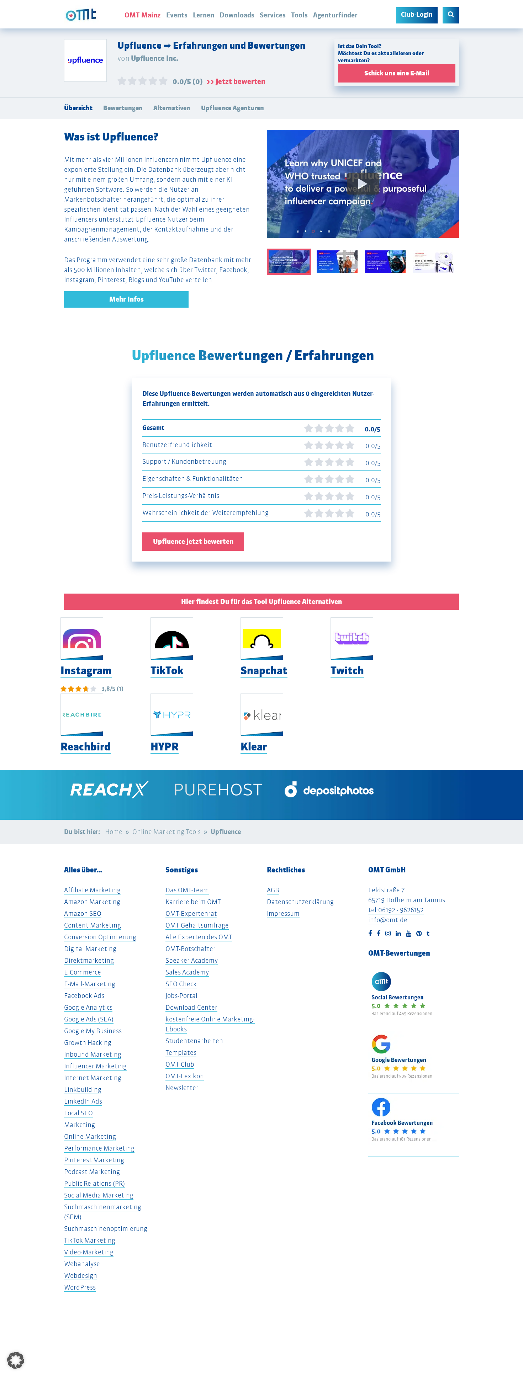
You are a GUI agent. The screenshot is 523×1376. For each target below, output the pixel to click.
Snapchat (264, 670)
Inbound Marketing (92, 1054)
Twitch (347, 670)
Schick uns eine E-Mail (396, 73)
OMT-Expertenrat (191, 913)
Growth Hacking (87, 1042)
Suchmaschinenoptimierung (105, 1228)
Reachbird (85, 746)
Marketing (79, 1125)
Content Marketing (92, 925)
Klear (254, 746)
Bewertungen (123, 108)
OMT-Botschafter (190, 949)
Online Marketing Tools (166, 832)
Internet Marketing (92, 1078)
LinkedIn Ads (83, 1101)
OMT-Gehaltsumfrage (197, 925)
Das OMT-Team (187, 890)
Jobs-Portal (181, 996)
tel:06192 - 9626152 (396, 910)
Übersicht (78, 108)
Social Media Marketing (98, 1195)
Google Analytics (88, 1007)
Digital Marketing (90, 949)
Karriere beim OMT (193, 902)
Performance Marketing (99, 1148)
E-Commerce (82, 972)
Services (273, 15)
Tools (299, 15)
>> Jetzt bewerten (235, 81)
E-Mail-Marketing (89, 984)
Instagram (86, 670)
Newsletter (182, 1088)
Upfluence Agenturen (232, 108)
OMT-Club (179, 1064)
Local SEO (78, 1113)
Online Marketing (90, 1136)
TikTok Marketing (89, 1240)
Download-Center (191, 1007)
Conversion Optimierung (100, 937)
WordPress (80, 1287)
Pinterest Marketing (94, 1160)
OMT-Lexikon (184, 1076)
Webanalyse (82, 1264)
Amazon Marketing (92, 902)
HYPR (164, 746)
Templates (180, 1052)
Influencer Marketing (95, 1066)
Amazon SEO (82, 913)
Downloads (237, 15)
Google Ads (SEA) (88, 1019)
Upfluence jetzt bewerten (193, 541)
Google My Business (93, 1031)
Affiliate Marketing (92, 890)
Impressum (283, 913)
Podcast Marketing (92, 1172)
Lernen (203, 15)
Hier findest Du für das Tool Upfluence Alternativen (261, 601)
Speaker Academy (191, 960)
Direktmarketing (89, 960)
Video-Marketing (88, 1252)
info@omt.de (387, 920)
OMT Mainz (143, 15)
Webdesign (80, 1275)
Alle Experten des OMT (198, 937)
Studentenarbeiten (194, 1041)
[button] (15, 1360)
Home (113, 832)
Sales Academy (187, 972)
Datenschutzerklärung (300, 902)
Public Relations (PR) (94, 1183)
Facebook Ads (84, 996)
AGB (273, 890)
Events (176, 15)
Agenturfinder (335, 15)
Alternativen (171, 108)
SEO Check (181, 984)
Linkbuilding (82, 1089)
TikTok (166, 670)
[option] (363, 189)
